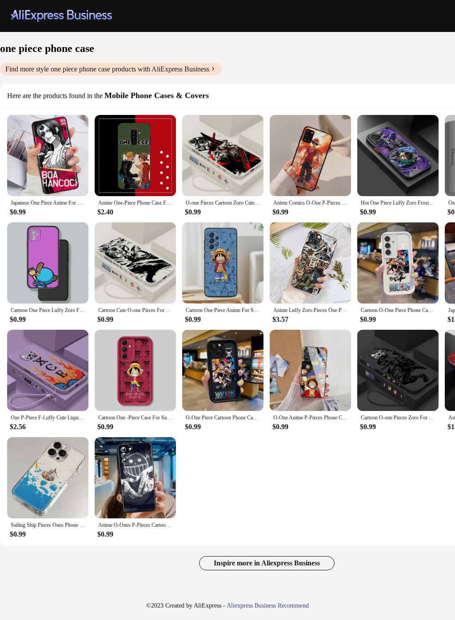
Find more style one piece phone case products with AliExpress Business (107, 69)
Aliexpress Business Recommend (268, 605)
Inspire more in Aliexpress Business (267, 563)
